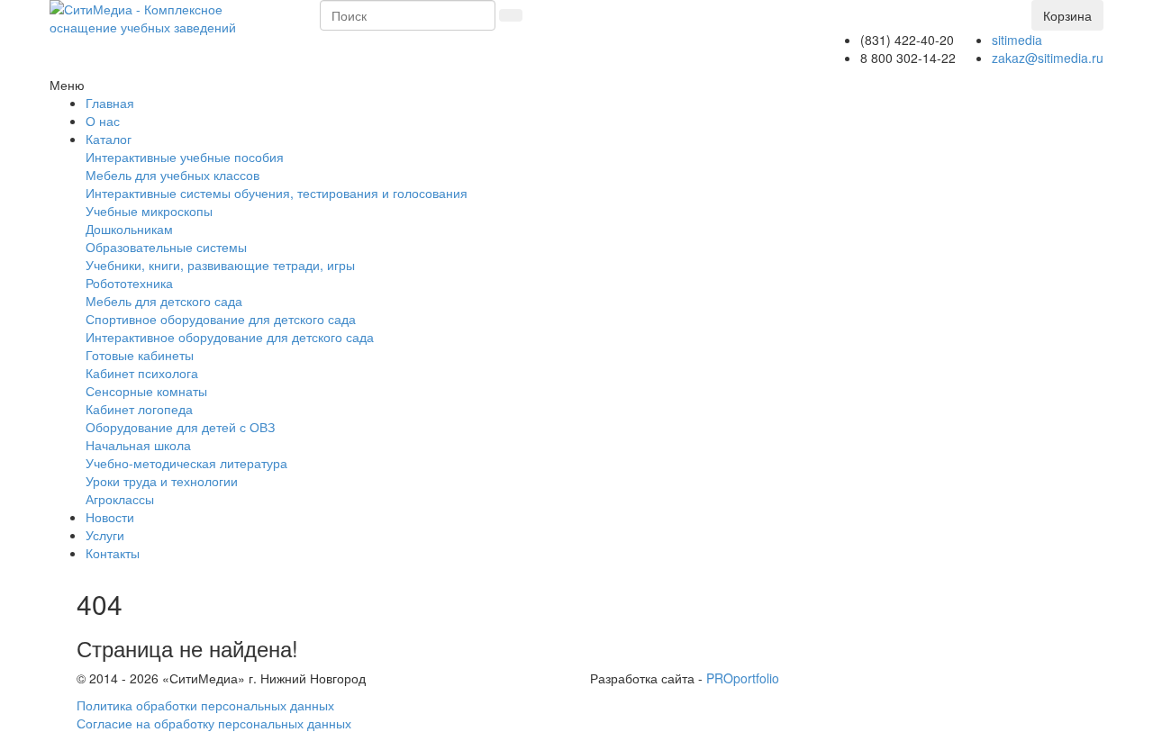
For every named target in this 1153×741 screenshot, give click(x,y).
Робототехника (129, 283)
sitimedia (1017, 40)
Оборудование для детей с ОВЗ (180, 427)
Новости (110, 517)
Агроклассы (120, 499)
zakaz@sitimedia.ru (1047, 58)
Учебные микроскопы (149, 211)
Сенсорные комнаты (146, 391)
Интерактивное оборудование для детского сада (230, 337)
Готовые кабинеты (140, 355)
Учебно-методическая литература (186, 463)
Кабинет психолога (142, 373)
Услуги (105, 535)
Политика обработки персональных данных (205, 705)
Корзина (1067, 15)
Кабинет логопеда (139, 409)
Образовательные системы (166, 247)
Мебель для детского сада (164, 301)
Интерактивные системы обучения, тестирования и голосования (277, 193)
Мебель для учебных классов (172, 175)
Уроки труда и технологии (162, 481)
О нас (103, 121)
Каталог (109, 139)
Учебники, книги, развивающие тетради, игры (220, 265)
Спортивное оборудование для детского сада (221, 319)
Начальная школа (138, 445)
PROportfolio (742, 678)
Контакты (113, 553)
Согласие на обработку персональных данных (214, 723)
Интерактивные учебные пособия (185, 157)
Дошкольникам (129, 229)
